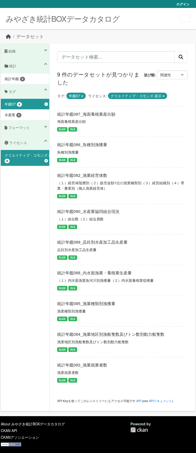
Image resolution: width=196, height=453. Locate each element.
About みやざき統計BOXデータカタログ (33, 423)
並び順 (149, 74)
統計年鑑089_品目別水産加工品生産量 (92, 242)
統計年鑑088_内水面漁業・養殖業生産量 (94, 273)
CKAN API (9, 430)
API (138, 400)
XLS (72, 129)
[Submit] (181, 56)
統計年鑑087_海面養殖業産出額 (86, 114)
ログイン (183, 4)
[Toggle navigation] (185, 18)
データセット (30, 36)
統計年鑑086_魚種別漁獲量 (82, 144)
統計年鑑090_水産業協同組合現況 (88, 211)
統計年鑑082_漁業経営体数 (82, 175)
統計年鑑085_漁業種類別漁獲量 (86, 303)
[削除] (82, 96)
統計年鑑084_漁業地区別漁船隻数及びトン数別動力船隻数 (110, 334)
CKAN (139, 430)
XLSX (62, 129)
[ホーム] (8, 36)
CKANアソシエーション (20, 437)
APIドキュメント (160, 400)
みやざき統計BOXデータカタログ (63, 18)
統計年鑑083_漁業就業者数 (82, 365)
